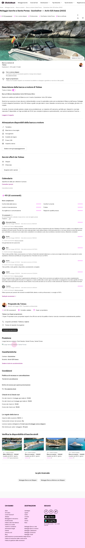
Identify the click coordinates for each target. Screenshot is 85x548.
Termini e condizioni (10, 526)
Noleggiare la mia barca (11, 518)
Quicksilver (11, 356)
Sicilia (26, 514)
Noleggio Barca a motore (31, 528)
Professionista (9, 520)
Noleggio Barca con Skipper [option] (28, 480)
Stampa (7, 516)
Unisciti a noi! (8, 532)
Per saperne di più (10, 389)
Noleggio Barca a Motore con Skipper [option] (53, 480)
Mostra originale (19, 226)
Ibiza (26, 522)
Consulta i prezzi (7, 184)
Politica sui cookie (10, 524)
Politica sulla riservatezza (12, 522)
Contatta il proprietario (10, 330)
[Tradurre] (9, 219)
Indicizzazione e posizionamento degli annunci (18, 536)
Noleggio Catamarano (31, 530)
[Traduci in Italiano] (14, 90)
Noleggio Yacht (29, 534)
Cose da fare (34, 2)
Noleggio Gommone (30, 532)
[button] (78, 18)
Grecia (26, 520)
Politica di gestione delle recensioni (14, 540)
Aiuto (6, 510)
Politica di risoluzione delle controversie (16, 538)
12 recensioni (8, 16)
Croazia (27, 516)
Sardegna (27, 510)
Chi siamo (7, 512)
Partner (7, 530)
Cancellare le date (7, 188)
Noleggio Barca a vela (31, 526)
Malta (26, 518)
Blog (6, 534)
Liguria (26, 512)
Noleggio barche (23, 2)
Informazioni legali (10, 528)
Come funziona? (9, 514)
